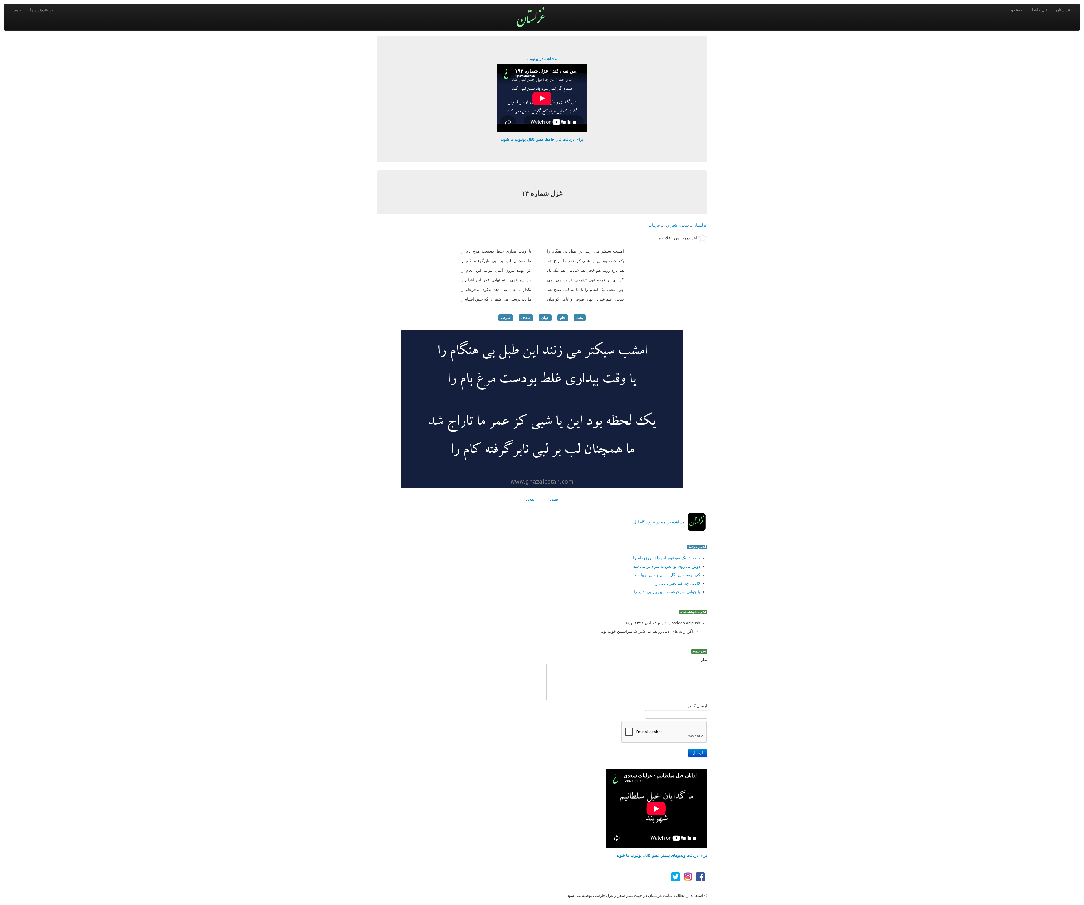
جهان (545, 318)
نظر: (703, 659)
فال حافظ (1039, 10)
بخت (579, 318)
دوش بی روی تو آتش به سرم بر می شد (666, 566)
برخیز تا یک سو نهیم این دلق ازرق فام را (666, 558)
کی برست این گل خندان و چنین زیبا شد (667, 575)
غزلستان (1063, 10)
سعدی (525, 318)
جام (562, 318)
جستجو (1017, 10)
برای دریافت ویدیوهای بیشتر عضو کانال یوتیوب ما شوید (662, 855)
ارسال (697, 753)
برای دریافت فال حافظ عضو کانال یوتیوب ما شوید (542, 139)
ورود (18, 10)
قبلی (554, 499)
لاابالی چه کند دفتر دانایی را (677, 583)
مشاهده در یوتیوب (542, 58)
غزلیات (654, 225)
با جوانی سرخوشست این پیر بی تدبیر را (667, 591)
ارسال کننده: (696, 706)
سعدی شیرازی (676, 225)
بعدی (530, 499)
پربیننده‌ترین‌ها (41, 10)
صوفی (505, 318)
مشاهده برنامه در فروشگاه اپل (659, 522)
